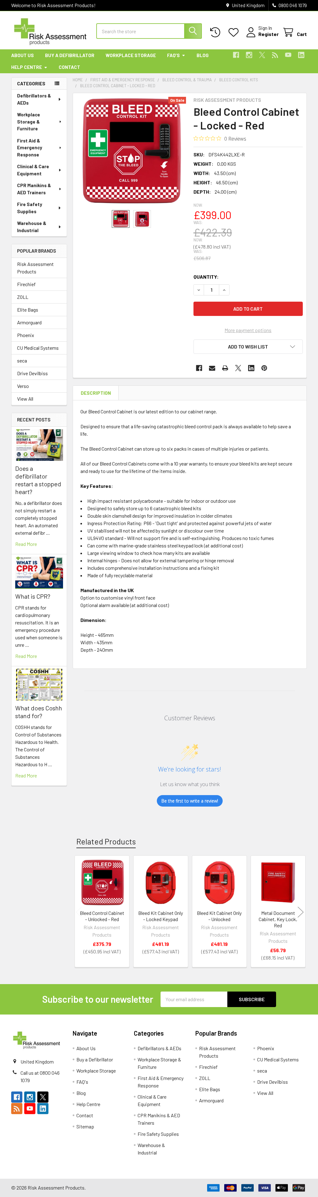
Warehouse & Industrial (31, 226)
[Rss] (275, 55)
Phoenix (25, 335)
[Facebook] (236, 55)
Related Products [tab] (106, 841)
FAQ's (173, 55)
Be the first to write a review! (189, 801)
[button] (248, 347)
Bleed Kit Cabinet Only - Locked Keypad (160, 916)
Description (96, 393)
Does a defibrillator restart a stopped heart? (38, 480)
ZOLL (22, 297)
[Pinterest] (264, 368)
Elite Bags (27, 310)
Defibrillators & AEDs (34, 99)
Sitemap (85, 1126)
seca (22, 360)
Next (300, 912)
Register (268, 34)
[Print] (225, 368)
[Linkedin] (301, 55)
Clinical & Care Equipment (33, 170)
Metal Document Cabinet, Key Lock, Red (278, 919)
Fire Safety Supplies (29, 207)
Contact (69, 67)
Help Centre (26, 67)
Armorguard (29, 322)
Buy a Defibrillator (69, 55)
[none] (131, 151)
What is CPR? (32, 596)
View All (25, 399)
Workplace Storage (131, 55)
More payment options (248, 330)
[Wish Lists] (235, 32)
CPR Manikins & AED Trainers (34, 188)
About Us (22, 55)
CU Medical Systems (38, 348)
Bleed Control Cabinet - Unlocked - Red (102, 916)
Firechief (26, 284)
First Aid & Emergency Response (29, 147)
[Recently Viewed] (216, 32)
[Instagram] (249, 55)
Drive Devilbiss (32, 373)
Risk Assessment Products (35, 267)
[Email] (212, 368)
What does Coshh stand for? (38, 711)
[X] (262, 55)
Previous (79, 912)
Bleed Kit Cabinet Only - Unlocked (219, 916)
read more (26, 544)
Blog (203, 55)
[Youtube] (288, 55)
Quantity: (206, 277)
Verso (23, 386)
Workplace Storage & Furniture (28, 121)
